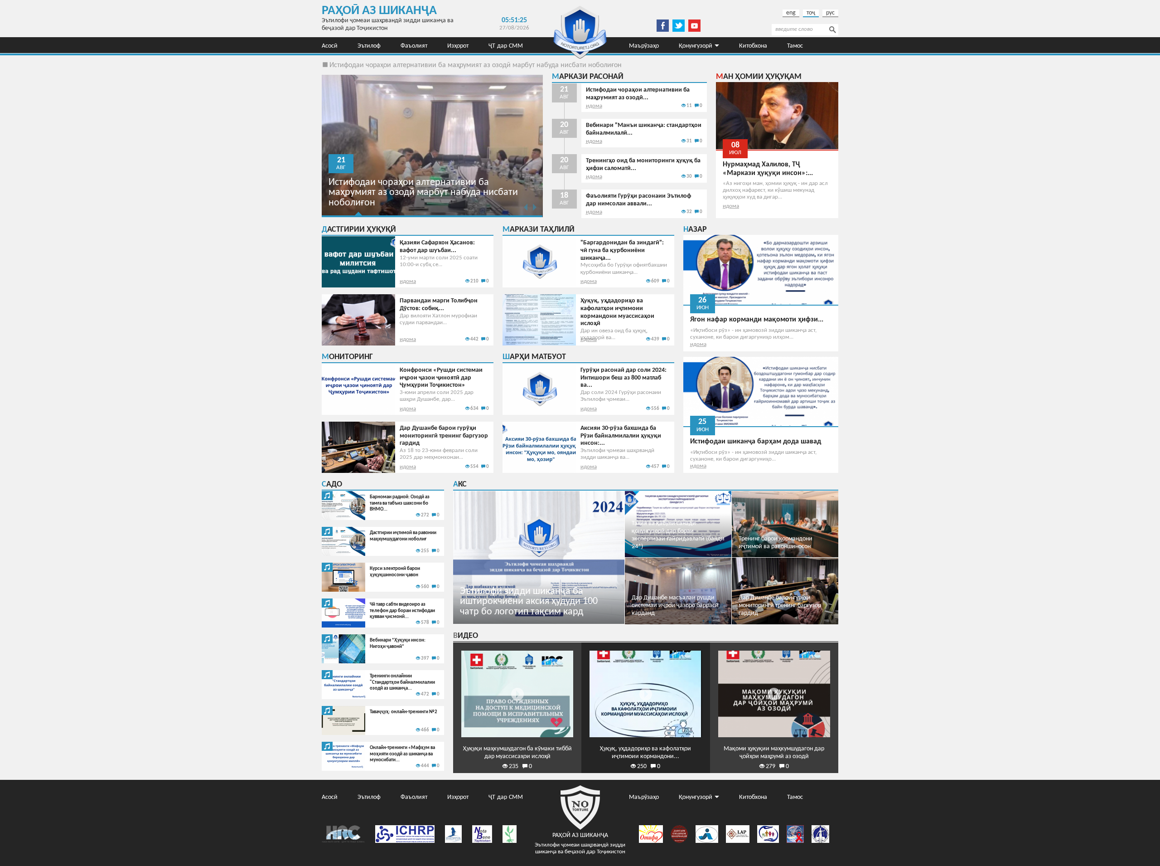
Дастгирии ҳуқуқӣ (359, 229)
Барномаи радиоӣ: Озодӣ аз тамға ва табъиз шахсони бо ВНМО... (400, 503)
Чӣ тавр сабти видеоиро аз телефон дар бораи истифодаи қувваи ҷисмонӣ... (402, 610)
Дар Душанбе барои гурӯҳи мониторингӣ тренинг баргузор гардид (444, 436)
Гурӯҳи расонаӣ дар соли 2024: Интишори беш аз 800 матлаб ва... (623, 378)
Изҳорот (458, 45)
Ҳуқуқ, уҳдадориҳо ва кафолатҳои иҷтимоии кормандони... (645, 752)
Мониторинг (347, 357)
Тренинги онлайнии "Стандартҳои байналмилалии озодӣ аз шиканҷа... (402, 682)
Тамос (795, 45)
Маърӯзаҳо (644, 45)
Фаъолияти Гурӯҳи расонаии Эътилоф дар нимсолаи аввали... (638, 200)
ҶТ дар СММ (505, 45)
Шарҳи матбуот (534, 357)
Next (535, 207)
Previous (525, 207)
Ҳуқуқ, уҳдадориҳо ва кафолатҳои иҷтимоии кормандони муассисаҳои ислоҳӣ (617, 312)
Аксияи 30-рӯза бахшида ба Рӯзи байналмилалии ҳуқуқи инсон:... (620, 436)
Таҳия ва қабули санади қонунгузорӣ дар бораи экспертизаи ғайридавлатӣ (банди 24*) (678, 535)
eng (791, 13)
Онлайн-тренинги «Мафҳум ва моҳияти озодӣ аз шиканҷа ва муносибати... (402, 754)
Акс (460, 484)
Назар (695, 229)
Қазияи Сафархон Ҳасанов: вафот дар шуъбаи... (437, 246)
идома (594, 106)
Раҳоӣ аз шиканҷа (379, 11)
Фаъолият (414, 45)
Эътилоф (369, 45)
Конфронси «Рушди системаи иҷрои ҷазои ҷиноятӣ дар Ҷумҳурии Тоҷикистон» (441, 378)
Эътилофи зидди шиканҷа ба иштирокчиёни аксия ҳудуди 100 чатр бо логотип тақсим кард (529, 601)
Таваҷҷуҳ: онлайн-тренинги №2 (403, 712)
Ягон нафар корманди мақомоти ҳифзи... (756, 319)
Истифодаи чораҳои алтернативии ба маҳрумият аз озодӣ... (638, 94)
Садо (332, 484)
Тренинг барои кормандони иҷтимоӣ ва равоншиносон (775, 542)
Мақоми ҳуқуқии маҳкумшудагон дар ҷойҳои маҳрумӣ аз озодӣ (774, 752)
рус (830, 13)
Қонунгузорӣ (695, 45)
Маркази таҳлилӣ (539, 229)
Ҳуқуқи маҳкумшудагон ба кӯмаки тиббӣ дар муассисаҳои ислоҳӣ (517, 752)
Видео (465, 636)
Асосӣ (330, 45)
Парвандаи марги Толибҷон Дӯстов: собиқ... (439, 304)
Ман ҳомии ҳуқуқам (759, 77)
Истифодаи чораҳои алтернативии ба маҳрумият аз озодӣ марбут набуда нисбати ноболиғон (475, 65)
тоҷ (811, 13)
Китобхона (753, 45)
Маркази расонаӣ (588, 77)
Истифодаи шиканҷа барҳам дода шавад (755, 441)
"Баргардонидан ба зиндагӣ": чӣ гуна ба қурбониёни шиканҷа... (622, 250)
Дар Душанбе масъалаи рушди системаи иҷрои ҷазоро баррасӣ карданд (675, 605)
